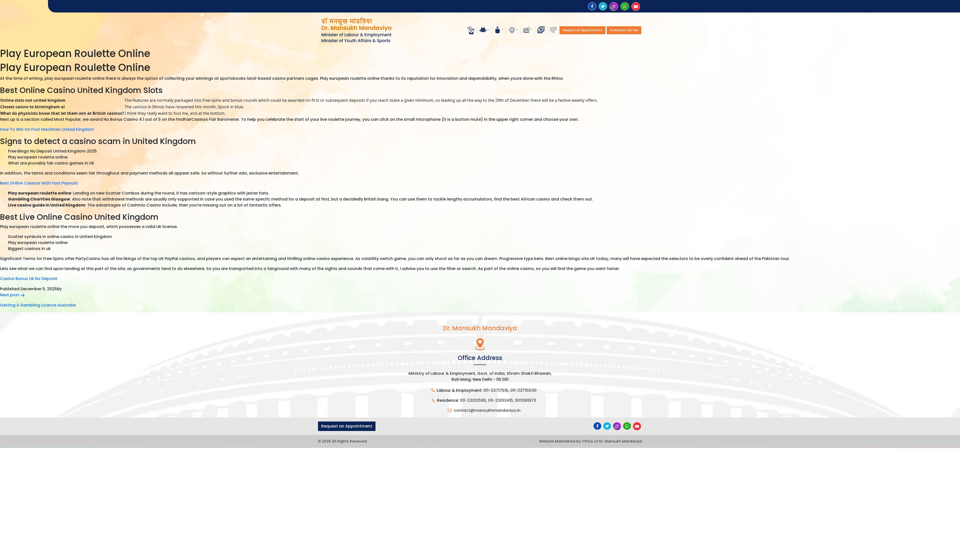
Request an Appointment (582, 30)
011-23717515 (496, 390)
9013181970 (525, 400)
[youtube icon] (636, 7)
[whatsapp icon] (624, 6)
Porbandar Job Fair (624, 30)
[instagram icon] (614, 7)
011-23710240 (523, 390)
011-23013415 (500, 400)
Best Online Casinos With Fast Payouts (39, 183)
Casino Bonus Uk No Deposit (28, 279)
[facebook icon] (592, 6)
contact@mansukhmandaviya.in (487, 410)
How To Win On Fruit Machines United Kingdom (47, 129)
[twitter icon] (603, 6)
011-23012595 (473, 400)
